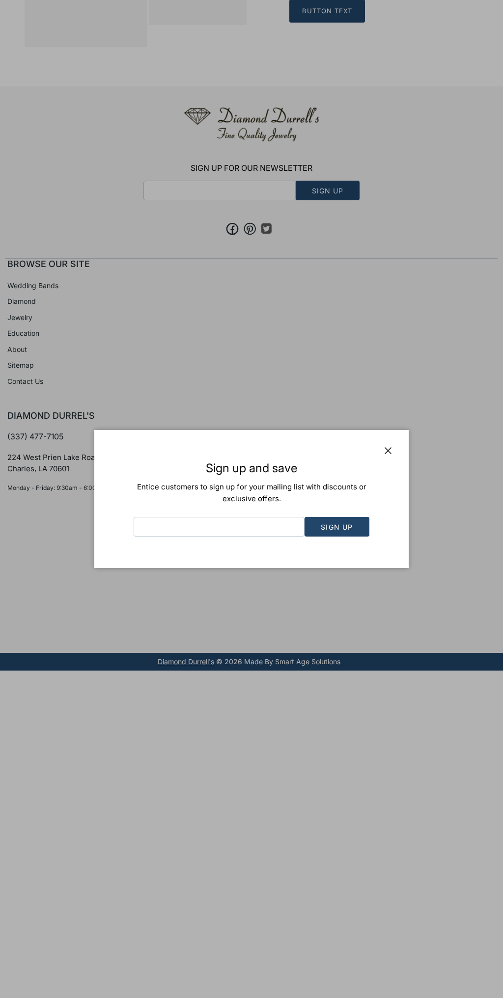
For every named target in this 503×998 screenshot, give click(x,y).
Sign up (337, 527)
